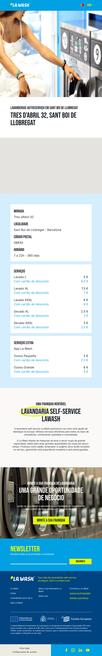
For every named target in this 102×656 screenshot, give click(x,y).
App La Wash (16, 602)
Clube (13, 593)
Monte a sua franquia (51, 520)
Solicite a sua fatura (79, 598)
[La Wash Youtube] (88, 650)
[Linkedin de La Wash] (80, 650)
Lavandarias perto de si (21, 598)
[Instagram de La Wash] (73, 650)
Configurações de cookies (24, 652)
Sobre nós (43, 596)
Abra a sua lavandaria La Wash (49, 589)
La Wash (14, 588)
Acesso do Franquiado (80, 593)
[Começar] (20, 5)
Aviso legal (25, 648)
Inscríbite (80, 561)
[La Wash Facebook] (66, 650)
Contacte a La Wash (79, 588)
